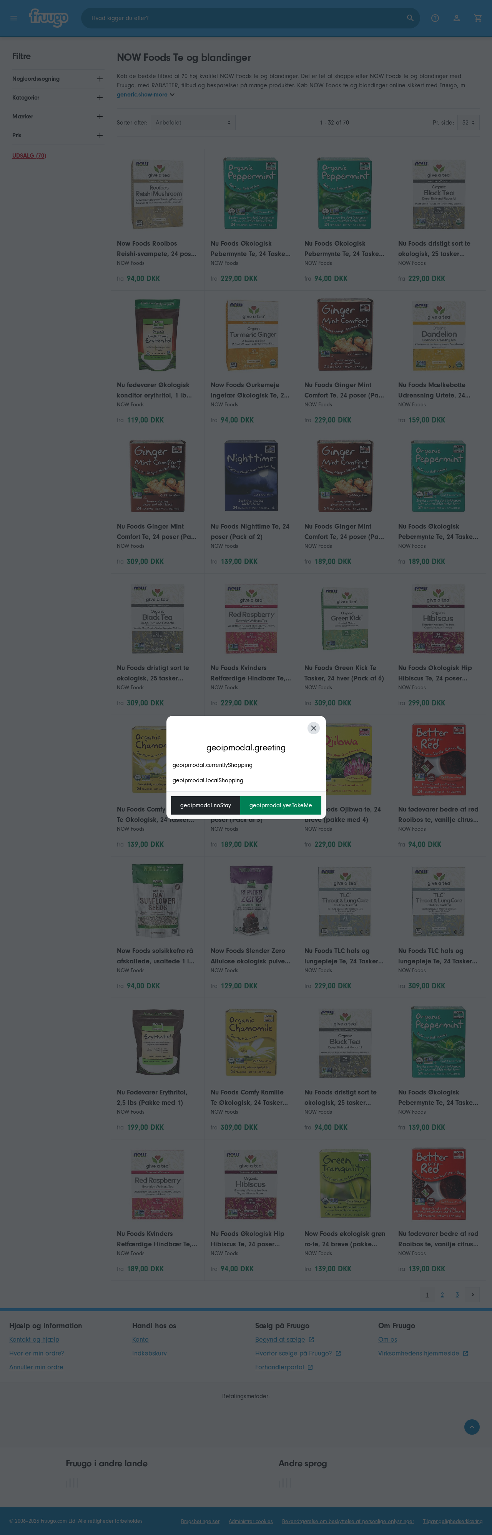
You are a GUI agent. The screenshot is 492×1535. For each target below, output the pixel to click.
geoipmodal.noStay (205, 805)
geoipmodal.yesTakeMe (280, 805)
